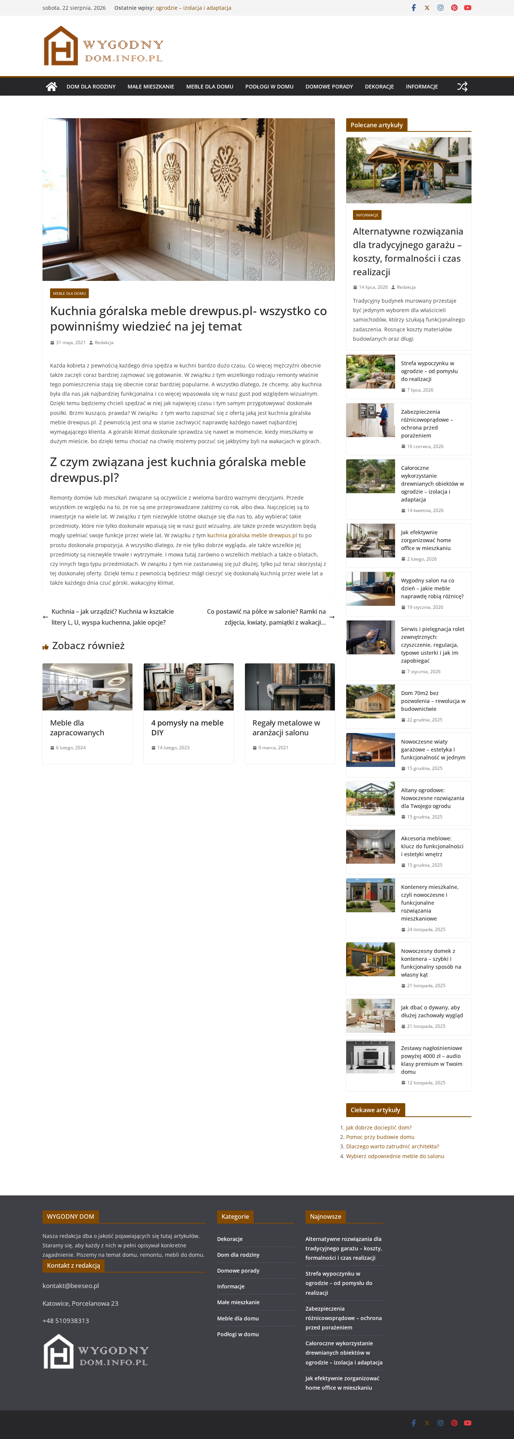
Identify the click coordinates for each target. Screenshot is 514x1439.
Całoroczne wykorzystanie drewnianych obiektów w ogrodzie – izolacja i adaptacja (220, 11)
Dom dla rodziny (91, 86)
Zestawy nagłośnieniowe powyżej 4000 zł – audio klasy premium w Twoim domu (431, 1059)
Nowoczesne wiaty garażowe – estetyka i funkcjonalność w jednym (433, 749)
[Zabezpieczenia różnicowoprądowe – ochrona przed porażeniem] (370, 429)
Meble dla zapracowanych (77, 728)
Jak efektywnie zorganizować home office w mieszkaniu (426, 540)
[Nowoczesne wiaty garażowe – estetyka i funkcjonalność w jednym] (370, 755)
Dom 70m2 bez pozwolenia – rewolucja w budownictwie (433, 700)
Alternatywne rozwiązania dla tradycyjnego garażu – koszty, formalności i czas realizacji (408, 251)
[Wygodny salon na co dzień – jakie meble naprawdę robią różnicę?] (370, 594)
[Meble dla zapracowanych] (87, 669)
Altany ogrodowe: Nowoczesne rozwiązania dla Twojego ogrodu (432, 798)
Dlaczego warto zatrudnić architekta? (392, 1146)
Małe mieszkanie (151, 86)
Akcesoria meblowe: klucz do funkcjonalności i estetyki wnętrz (432, 846)
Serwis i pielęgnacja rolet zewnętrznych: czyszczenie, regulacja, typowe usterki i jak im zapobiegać (432, 644)
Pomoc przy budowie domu (380, 1136)
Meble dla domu (209, 86)
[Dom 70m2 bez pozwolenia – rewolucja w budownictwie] (370, 706)
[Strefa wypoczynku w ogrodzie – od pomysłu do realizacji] (370, 377)
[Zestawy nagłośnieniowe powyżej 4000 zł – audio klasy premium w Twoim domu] (370, 1065)
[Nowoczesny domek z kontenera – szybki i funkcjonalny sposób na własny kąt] (370, 968)
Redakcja (104, 342)
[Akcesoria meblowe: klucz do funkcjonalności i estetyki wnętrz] (370, 852)
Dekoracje (379, 86)
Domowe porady (329, 86)
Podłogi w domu (269, 86)
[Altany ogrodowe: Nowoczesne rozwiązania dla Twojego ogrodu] (370, 804)
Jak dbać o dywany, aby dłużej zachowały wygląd (432, 1011)
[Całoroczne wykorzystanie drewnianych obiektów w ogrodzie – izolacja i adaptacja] (370, 489)
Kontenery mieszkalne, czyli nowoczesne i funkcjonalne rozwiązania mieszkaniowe (430, 902)
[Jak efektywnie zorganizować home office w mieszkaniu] (370, 546)
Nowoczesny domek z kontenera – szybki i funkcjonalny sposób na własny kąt (431, 962)
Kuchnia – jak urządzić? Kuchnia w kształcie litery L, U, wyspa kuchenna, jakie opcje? (113, 617)
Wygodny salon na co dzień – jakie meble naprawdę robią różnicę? (432, 588)
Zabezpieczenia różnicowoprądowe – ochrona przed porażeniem (427, 423)
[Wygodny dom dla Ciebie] (52, 87)
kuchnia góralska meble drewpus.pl (252, 535)
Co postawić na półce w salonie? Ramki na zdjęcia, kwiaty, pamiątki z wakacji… (266, 617)
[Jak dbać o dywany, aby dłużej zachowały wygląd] (370, 1017)
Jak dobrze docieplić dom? (379, 1127)
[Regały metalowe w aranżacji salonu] (290, 669)
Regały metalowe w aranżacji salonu (286, 728)
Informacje (422, 86)
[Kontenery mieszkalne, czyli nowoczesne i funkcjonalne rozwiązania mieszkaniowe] (370, 908)
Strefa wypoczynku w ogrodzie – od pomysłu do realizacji (429, 371)
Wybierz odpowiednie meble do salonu (395, 1156)
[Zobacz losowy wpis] (462, 87)
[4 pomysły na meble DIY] (189, 669)
